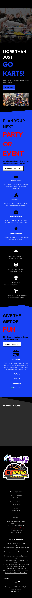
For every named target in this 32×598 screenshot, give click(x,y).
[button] (9, 4)
